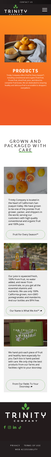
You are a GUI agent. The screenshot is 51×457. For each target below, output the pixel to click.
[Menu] (43, 9)
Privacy (15, 445)
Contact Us (26, 2)
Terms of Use (32, 445)
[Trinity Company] (21, 9)
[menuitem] (26, 2)
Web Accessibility (26, 449)
